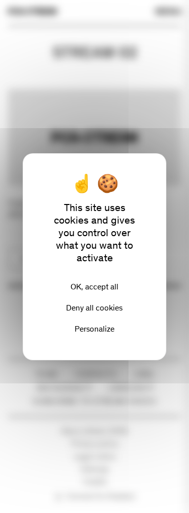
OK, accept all (94, 286)
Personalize (94, 329)
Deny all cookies (94, 308)
